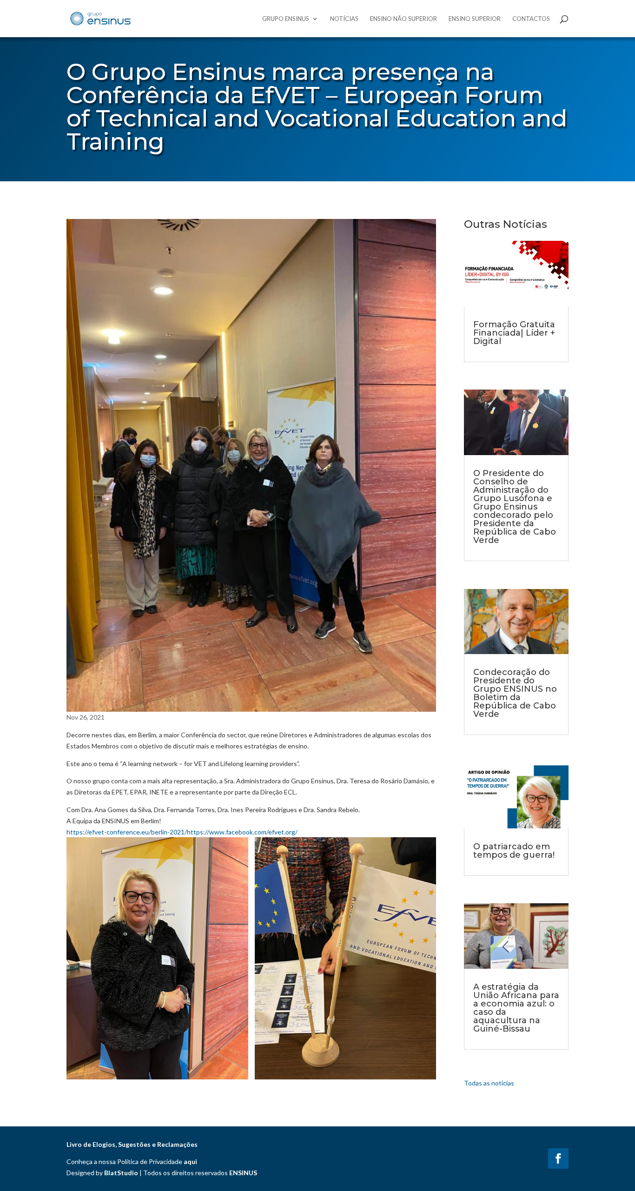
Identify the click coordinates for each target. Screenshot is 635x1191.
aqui (190, 1161)
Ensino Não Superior (403, 18)
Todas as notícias (489, 1083)
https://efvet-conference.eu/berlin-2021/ (126, 832)
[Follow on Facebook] (558, 1158)
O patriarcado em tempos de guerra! (514, 850)
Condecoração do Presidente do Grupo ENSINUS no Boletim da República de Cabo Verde (515, 693)
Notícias (344, 18)
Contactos (531, 18)
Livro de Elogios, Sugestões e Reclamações (132, 1144)
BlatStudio (121, 1173)
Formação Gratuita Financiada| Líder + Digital (514, 332)
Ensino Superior (475, 18)
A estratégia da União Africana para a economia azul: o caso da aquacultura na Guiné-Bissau (516, 1008)
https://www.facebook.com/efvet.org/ (242, 832)
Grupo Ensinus (285, 18)
